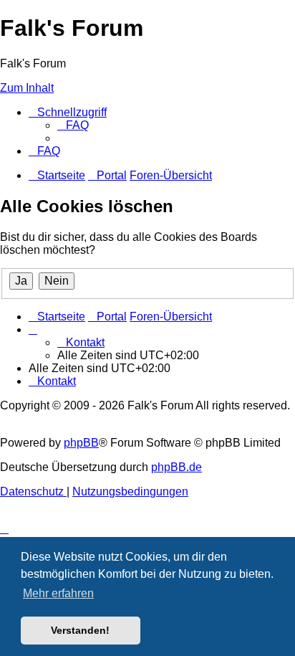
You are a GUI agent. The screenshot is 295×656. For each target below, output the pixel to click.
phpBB (81, 443)
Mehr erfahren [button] (58, 593)
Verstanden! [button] (80, 630)
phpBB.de (176, 467)
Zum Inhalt (27, 88)
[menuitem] (73, 125)
